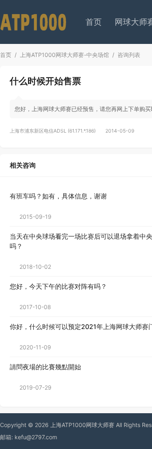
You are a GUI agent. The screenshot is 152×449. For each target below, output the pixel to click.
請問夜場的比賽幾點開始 (45, 367)
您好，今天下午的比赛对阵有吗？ (58, 286)
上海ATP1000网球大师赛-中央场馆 (64, 54)
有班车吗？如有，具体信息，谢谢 (58, 196)
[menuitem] (93, 22)
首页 (94, 22)
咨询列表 (129, 54)
